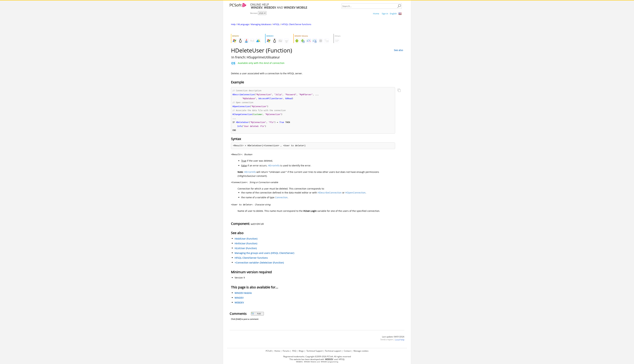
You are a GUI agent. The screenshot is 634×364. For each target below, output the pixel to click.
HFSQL (276, 24)
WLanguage (243, 24)
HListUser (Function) (246, 248)
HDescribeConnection (330, 192)
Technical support (333, 350)
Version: (254, 13)
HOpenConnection (355, 192)
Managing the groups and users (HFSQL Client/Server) (264, 253)
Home (376, 13)
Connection (281, 197)
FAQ (294, 350)
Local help (399, 339)
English (393, 13)
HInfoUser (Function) (246, 243)
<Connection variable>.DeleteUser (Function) (259, 262)
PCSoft (269, 350)
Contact (347, 350)
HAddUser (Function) (246, 238)
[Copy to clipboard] (399, 90)
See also (398, 50)
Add (259, 313)
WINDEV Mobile (243, 293)
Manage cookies (361, 350)
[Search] (399, 6)
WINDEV (239, 297)
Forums (286, 350)
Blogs (301, 350)
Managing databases (261, 24)
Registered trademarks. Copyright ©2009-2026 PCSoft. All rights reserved (317, 356)
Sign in (385, 13)
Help (233, 24)
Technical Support (314, 350)
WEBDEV (239, 302)
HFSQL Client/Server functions (296, 24)
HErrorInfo (274, 165)
